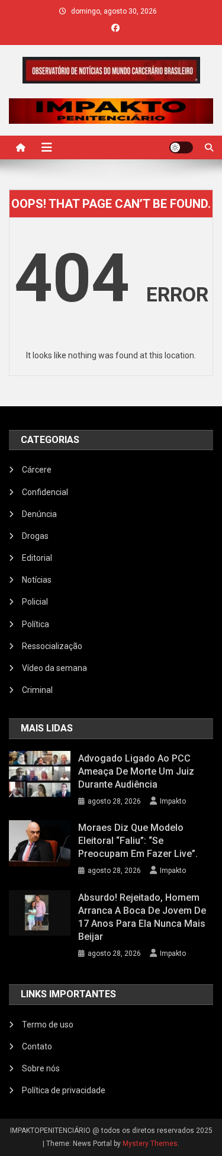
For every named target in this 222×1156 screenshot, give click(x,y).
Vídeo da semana (54, 668)
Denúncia (39, 514)
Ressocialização (52, 646)
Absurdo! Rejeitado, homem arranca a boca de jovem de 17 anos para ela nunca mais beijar (142, 917)
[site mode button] (181, 147)
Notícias (37, 580)
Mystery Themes (150, 1143)
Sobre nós (41, 1068)
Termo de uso (47, 1024)
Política (35, 624)
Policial (35, 601)
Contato (37, 1046)
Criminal (37, 690)
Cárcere (37, 469)
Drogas (35, 536)
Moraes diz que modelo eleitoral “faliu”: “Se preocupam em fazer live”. (138, 840)
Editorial (37, 558)
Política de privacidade (63, 1090)
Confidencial (45, 492)
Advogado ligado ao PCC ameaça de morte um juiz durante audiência (136, 771)
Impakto (173, 801)
